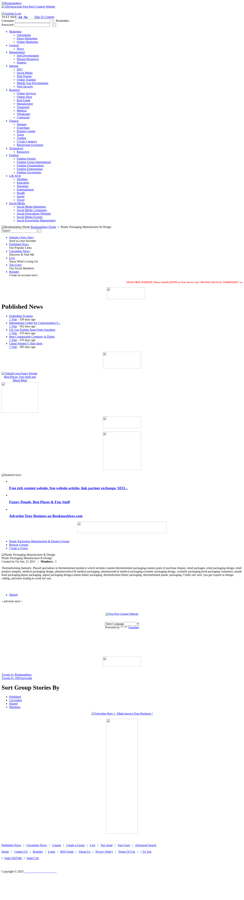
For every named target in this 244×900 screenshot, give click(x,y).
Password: (8, 24)
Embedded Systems (21, 316)
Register (14, 271)
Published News (19, 244)
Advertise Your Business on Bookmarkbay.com (46, 516)
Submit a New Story (21, 237)
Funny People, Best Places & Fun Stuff (39, 502)
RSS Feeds (67, 851)
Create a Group (75, 845)
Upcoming (15, 700)
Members (14, 707)
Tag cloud (106, 845)
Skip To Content (44, 17)
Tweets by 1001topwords (17, 678)
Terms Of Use (126, 851)
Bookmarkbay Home (43, 227)
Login (51, 851)
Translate (133, 627)
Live (12, 258)
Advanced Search (145, 845)
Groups (56, 845)
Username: (8, 20)
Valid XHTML (13, 858)
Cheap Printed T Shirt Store (26, 343)
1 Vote (13, 319)
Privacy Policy (104, 851)
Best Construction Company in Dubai (32, 336)
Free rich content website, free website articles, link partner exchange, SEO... (68, 488)
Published (15, 696)
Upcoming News (19, 251)
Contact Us (21, 851)
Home (5, 851)
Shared (13, 703)
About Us (84, 851)
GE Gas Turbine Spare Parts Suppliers (32, 329)
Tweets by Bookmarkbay (17, 674)
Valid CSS (32, 858)
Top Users (15, 264)
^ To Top (145, 851)
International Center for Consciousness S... (34, 322)
